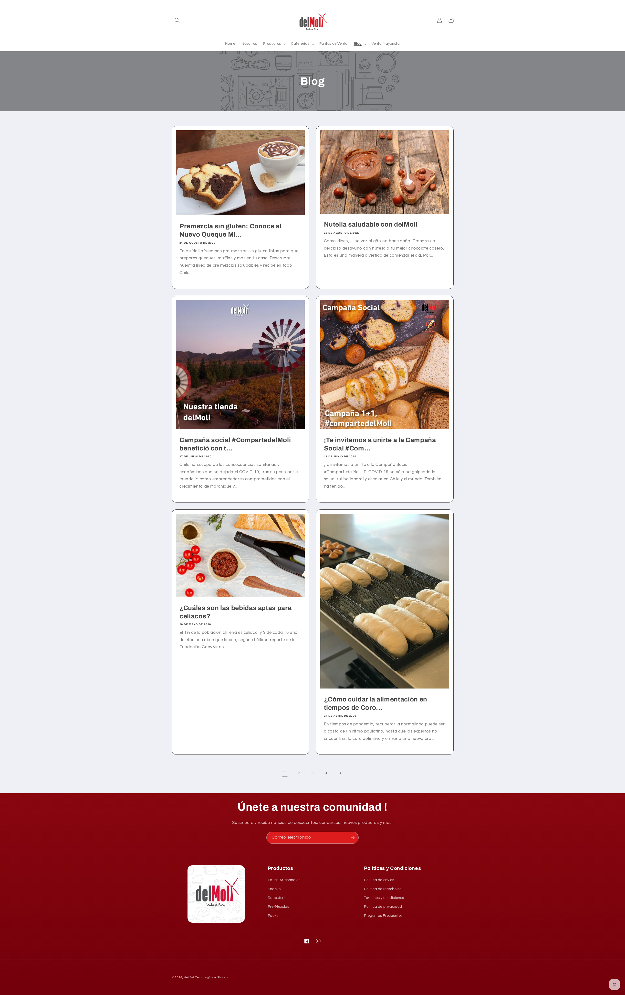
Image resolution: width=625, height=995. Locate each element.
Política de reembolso (382, 889)
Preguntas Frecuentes (383, 916)
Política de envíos (379, 880)
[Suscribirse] (352, 838)
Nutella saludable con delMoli (370, 224)
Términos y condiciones (384, 898)
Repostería (277, 898)
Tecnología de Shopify (211, 977)
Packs (273, 916)
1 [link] (285, 773)
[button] (177, 20)
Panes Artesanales (284, 880)
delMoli (189, 977)
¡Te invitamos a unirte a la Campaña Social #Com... (380, 444)
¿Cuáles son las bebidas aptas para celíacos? (235, 612)
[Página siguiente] (340, 773)
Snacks (274, 889)
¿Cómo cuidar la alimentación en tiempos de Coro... (375, 703)
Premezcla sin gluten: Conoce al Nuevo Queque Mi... (230, 230)
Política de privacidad (383, 906)
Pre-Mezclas (278, 906)
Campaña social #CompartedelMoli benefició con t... (235, 444)
